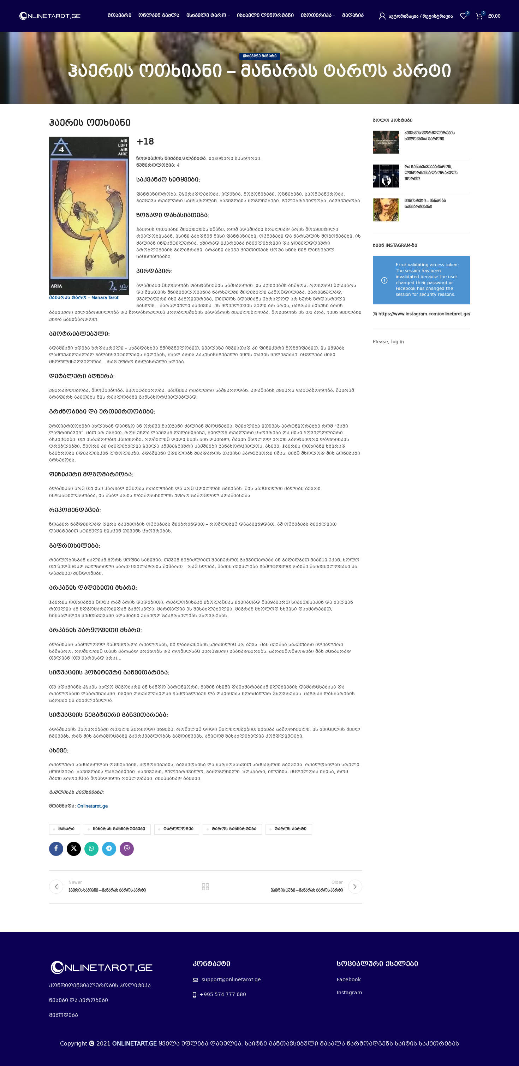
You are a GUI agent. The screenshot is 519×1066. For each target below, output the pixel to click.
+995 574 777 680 (222, 995)
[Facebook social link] (56, 849)
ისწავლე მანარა (259, 56)
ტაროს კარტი (290, 829)
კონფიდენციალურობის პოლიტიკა (100, 986)
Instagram (349, 993)
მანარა (66, 829)
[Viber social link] (127, 849)
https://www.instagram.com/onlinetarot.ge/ (424, 314)
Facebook (349, 980)
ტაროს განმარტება (234, 829)
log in (397, 342)
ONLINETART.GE (134, 1044)
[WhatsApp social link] (91, 849)
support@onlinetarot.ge (231, 980)
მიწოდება (63, 1015)
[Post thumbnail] (386, 142)
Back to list (205, 887)
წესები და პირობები (78, 1001)
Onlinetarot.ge (92, 806)
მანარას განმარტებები (119, 829)
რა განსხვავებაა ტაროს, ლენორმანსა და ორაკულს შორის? (431, 173)
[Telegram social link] (109, 849)
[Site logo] (50, 16)
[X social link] (74, 849)
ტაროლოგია (178, 829)
